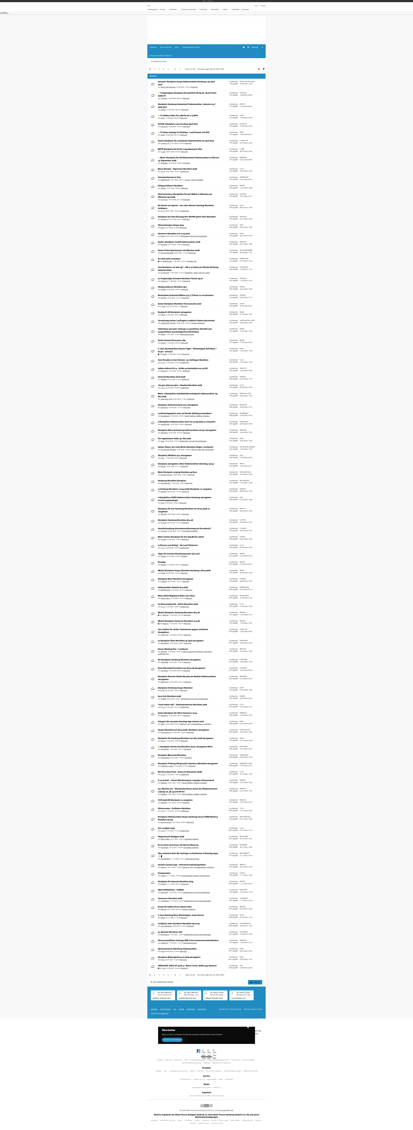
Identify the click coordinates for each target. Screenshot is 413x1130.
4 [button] (163, 69)
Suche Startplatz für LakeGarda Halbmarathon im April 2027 (186, 141)
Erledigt (162, 562)
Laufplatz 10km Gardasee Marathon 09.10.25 (179, 923)
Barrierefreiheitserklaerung (191, 1063)
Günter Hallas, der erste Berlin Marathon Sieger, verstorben (185, 447)
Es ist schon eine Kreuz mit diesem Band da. (178, 845)
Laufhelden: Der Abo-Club (178, 1071)
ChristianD (164, 671)
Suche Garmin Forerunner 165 (171, 340)
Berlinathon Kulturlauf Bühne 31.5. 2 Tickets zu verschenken (185, 295)
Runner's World (204, 1123)
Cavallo (197, 1120)
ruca (232, 998)
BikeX (180, 1120)
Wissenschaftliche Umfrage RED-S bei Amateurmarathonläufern (188, 940)
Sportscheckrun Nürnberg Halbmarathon (177, 949)
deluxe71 (164, 867)
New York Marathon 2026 (169, 696)
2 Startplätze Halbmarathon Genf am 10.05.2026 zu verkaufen (186, 422)
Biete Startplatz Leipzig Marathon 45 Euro (177, 472)
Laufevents (173, 9)
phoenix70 (164, 407)
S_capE (163, 152)
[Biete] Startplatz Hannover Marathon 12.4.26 (179, 621)
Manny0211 (165, 682)
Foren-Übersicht (165, 1009)
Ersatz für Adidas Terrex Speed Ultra (175, 907)
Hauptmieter (165, 758)
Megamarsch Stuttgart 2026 (171, 836)
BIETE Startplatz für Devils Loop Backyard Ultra (180, 149)
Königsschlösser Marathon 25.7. (172, 287)
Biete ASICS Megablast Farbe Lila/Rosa (176, 596)
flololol (163, 573)
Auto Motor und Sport (167, 1120)
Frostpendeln (164, 873)
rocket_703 (164, 635)
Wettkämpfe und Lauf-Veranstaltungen (193, 236)
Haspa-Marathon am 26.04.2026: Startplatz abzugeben (183, 730)
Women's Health (217, 1123)
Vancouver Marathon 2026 (170, 898)
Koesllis (163, 188)
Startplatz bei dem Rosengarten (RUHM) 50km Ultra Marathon (187, 217)
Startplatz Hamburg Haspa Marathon (175, 688)
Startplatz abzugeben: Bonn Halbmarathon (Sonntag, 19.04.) (186, 464)
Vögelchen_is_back (167, 766)
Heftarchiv (216, 1087)
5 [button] (168, 69)
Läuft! (163, 118)
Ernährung (203, 9)
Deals (221, 1079)
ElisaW (163, 334)
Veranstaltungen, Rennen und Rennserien (196, 876)
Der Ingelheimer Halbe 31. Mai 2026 (174, 438)
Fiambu (163, 556)
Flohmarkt (194, 87)
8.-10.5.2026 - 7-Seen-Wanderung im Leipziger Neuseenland (186, 780)
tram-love (164, 200)
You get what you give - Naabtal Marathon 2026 (180, 385)
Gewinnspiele (211, 1079)
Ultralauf (184, 556)
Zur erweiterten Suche (158, 61)
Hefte (203, 1)
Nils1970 (164, 514)
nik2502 (163, 884)
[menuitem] (255, 47)
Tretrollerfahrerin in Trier (169, 177)
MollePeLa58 (165, 180)
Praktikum (206, 1063)
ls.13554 (163, 523)
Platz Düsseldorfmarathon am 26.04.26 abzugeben (181, 668)
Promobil (193, 1123)
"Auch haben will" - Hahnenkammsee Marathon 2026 (182, 704)
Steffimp (164, 298)
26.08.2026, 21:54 (240, 998)
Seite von (190, 69)
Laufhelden (235, 9)
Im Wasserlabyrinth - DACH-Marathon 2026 (178, 604)
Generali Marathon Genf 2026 (171, 377)
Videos (225, 9)
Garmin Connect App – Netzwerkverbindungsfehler (182, 865)
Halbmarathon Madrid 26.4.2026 (173, 587)
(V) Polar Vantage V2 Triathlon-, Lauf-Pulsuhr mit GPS (184, 132)
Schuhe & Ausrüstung (188, 9)
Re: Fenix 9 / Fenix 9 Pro (218, 992)
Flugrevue (205, 1120)
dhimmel (164, 652)
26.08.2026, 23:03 (165, 998)
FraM (162, 951)
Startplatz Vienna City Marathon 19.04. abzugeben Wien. (186, 746)
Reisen (192, 1071)
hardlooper (164, 848)
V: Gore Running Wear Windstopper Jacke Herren (181, 915)
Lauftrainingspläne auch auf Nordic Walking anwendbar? (185, 413)
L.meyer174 (165, 143)
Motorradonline (247, 1120)
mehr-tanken (223, 1120)
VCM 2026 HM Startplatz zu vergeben (175, 800)
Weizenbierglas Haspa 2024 (171, 225)
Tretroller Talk (191, 261)
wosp (162, 441)
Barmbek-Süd (165, 483)
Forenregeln (191, 1009)
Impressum (178, 1060)
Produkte (210, 1)
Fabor (163, 724)
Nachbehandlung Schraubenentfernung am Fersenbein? (184, 528)
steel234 (164, 492)
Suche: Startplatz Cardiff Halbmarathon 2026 (179, 242)
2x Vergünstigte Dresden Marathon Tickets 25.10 (180, 278)
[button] (180, 69)
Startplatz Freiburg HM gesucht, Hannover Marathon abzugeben (188, 763)
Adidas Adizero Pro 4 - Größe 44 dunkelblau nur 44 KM (183, 368)
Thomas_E (164, 281)
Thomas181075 (166, 732)
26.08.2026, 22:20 (190, 998)
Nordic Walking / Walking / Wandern (197, 416)
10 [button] (175, 69)
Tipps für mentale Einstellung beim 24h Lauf (179, 554)
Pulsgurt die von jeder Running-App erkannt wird (181, 721)
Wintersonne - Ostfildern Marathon (174, 808)
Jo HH (163, 690)
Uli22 (162, 228)
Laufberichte (184, 171)
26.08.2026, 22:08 (217, 998)
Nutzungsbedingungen (198, 1060)
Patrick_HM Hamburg (168, 87)
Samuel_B (164, 219)
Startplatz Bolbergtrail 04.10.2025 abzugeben (179, 957)
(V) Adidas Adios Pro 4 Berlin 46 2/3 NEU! (179, 115)
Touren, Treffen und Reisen (194, 180)
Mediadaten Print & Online (202, 1087)
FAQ (174, 1009)
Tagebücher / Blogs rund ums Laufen (197, 273)
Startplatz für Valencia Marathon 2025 (175, 881)
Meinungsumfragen (187, 334)
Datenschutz (202, 1009)
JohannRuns (165, 643)
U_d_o (163, 171)
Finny (162, 960)
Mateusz (165, 615)
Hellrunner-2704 (166, 399)
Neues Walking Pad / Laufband (173, 649)
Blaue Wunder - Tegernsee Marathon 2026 (177, 169)
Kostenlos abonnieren (172, 1040)
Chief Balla (164, 662)
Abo (165, 1071)
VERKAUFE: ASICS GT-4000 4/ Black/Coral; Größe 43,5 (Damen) (187, 966)
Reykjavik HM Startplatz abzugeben (174, 312)
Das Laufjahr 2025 (166, 828)
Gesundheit (215, 9)
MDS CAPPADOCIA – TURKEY (171, 890)
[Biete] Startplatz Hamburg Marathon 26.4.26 (179, 612)
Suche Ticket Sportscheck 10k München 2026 (179, 250)
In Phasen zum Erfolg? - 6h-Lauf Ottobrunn (178, 545)
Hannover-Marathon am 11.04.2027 (174, 233)
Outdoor (258, 1120)
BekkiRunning (165, 590)
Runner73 (164, 371)
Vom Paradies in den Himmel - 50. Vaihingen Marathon (183, 360)
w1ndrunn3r (165, 273)
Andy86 (163, 699)
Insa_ (162, 458)
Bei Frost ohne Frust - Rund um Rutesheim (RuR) (180, 772)
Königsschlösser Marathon (170, 186)
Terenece (164, 98)
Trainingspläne (152, 9)
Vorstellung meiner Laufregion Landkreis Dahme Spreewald (186, 320)
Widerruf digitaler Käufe (232, 1071)
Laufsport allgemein (198, 323)
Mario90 (163, 909)
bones (163, 236)
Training (162, 9)
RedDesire (156, 998)
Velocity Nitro (165, 598)
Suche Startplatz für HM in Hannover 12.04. (177, 713)
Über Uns (168, 1060)
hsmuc (163, 741)
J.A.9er (163, 306)
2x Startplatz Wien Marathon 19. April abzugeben (181, 641)
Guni (162, 503)
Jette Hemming (166, 822)
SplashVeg (164, 433)
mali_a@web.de (166, 926)
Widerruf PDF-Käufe (250, 1071)
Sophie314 (164, 943)
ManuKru (164, 803)
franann (163, 539)
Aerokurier (154, 1120)
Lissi (164, 968)
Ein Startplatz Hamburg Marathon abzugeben (179, 660)
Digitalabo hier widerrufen (222, 1063)
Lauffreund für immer (168, 323)
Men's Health (235, 1120)
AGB (185, 1060)
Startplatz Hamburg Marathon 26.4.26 (175, 520)
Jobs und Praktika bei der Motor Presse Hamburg (206, 1096)
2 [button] (154, 69)
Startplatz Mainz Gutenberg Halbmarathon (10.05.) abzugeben (187, 430)
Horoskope (245, 9)
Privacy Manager (249, 1060)
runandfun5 (165, 901)
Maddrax (164, 783)
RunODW (182, 998)
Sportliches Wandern (192, 839)
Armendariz (165, 935)
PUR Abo (200, 1071)
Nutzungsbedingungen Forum (218, 1060)
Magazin (159, 1071)
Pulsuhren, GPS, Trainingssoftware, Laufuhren (195, 724)
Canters (163, 876)
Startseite (154, 1009)
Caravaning (188, 1120)
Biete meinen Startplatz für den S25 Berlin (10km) (181, 537)
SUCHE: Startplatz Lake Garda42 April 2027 (178, 124)
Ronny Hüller (165, 839)
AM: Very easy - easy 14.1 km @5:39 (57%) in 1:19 (191, 995)
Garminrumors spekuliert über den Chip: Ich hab (244, 995)
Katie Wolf (164, 892)
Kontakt (160, 1060)
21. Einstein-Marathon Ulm (170, 932)
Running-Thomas (166, 475)
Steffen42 (208, 998)
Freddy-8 (164, 581)
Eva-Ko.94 (164, 127)
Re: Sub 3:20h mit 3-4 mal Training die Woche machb (165, 992)
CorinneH (164, 531)
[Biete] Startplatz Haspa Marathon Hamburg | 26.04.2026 (184, 570)
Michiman (164, 245)
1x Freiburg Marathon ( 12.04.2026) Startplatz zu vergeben (185, 489)
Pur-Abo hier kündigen (213, 1071)
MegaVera (164, 716)
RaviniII (163, 565)
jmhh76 (163, 110)
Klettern (214, 1120)
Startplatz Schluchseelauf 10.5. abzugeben (178, 405)
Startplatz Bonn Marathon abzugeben (175, 579)
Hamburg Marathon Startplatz (172, 481)
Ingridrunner (165, 424)
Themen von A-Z (199, 1079)
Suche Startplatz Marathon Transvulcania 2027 (179, 304)
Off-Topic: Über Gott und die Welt (202, 450)
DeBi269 (164, 379)
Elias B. (163, 466)
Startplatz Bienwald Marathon (172, 755)
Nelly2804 (164, 163)
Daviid (163, 315)
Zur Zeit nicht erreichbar (169, 259)
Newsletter (229, 1079)
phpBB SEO (164, 1013)
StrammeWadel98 (167, 253)
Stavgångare (165, 416)
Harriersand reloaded (168, 450)
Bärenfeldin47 (165, 859)
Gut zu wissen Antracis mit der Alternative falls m (165, 995)
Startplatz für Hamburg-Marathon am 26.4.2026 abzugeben (185, 738)
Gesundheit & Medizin (190, 531)
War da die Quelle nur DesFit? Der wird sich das (218, 995)
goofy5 (163, 343)
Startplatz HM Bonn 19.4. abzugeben (175, 455)
